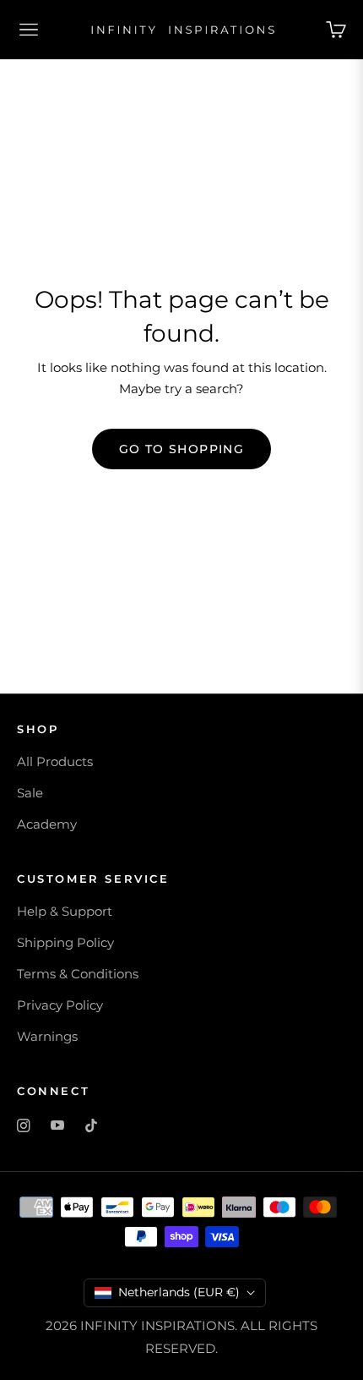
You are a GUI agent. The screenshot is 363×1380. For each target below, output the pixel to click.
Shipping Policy (65, 942)
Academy (47, 824)
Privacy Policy (60, 1005)
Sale (30, 793)
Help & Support (64, 911)
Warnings (47, 1036)
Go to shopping (182, 449)
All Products (55, 761)
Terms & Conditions (77, 974)
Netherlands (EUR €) (179, 1292)
